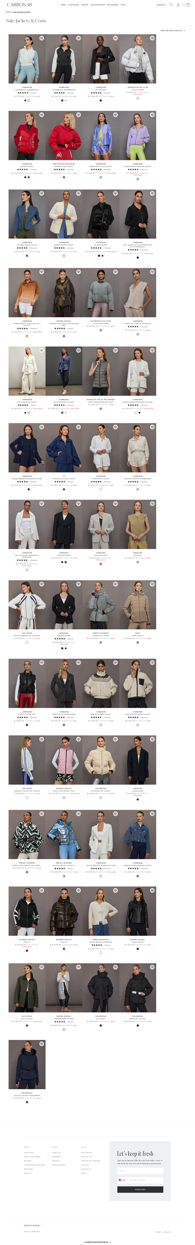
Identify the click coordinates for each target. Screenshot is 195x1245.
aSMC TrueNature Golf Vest (100, 402)
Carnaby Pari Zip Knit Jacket (27, 791)
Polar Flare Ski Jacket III (64, 865)
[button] (97, 1242)
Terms (158, 1232)
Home (8, 12)
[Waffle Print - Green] (27, 872)
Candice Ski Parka (101, 636)
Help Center (86, 1153)
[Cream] (101, 798)
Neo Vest (138, 555)
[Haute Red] (29, 177)
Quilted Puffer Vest (27, 714)
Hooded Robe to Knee (64, 1019)
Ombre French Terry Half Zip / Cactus (27, 324)
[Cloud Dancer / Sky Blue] (29, 100)
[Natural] (101, 725)
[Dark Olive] (27, 1026)
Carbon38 (35, 1232)
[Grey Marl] (101, 330)
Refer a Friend (59, 1165)
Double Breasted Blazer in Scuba (138, 402)
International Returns (34, 1165)
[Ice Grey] (138, 98)
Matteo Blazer (100, 555)
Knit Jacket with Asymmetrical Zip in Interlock (137, 246)
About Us (57, 1153)
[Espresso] (64, 949)
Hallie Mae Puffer (101, 324)
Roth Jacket (27, 1019)
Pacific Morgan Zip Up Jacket (27, 636)
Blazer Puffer (27, 166)
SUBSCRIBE (140, 1189)
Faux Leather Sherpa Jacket (137, 714)
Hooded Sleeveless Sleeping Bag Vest (64, 324)
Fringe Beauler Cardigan (100, 942)
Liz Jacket (100, 1019)
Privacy (167, 1232)
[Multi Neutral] (101, 953)
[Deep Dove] (101, 409)
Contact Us (86, 1157)
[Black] (101, 100)
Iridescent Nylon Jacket (100, 166)
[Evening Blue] (25, 413)
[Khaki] (138, 562)
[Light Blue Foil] (64, 876)
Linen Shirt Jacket (100, 479)
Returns (27, 1161)
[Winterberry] (64, 177)
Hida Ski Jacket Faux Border (27, 1095)
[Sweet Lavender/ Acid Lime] (101, 177)
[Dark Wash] (138, 876)
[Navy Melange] (66, 562)
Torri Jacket (138, 636)
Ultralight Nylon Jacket (64, 479)
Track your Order (32, 1157)
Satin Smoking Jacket (27, 402)
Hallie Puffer (138, 90)
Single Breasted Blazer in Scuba (100, 865)
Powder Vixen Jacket (64, 166)
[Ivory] (29, 413)
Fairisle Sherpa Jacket (101, 714)
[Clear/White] (64, 1030)
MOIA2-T (27, 942)
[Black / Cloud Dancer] (25, 100)
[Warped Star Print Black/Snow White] (101, 642)
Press (83, 1173)
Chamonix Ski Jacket (100, 791)
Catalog (85, 1165)
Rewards (56, 1157)
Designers (28, 1169)
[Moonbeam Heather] (27, 570)
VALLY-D (64, 942)
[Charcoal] (64, 725)
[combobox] (122, 1180)
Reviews (56, 1161)
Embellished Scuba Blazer (64, 714)
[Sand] (101, 564)
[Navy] (139, 413)
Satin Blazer (100, 90)
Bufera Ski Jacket (138, 1019)
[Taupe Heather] (138, 334)
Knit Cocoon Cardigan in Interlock (27, 556)
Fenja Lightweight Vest (64, 791)
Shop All (28, 1173)
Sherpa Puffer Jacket (64, 245)
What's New (29, 1153)
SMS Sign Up (86, 1169)
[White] (136, 413)
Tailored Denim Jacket (27, 245)
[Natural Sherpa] (64, 256)
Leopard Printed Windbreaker (137, 479)
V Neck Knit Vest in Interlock (137, 324)
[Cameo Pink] (64, 798)
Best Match (171, 31)
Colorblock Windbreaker (27, 90)
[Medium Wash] (27, 256)
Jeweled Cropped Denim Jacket (138, 865)
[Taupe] (138, 642)
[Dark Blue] (64, 489)
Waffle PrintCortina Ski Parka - (27, 865)
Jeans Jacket (138, 942)
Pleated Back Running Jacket (137, 166)
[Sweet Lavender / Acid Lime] (138, 179)
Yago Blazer (137, 791)
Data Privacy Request (90, 1161)
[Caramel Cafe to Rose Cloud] (27, 336)
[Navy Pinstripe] (138, 799)
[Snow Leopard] (138, 489)
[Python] (64, 336)
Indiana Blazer (64, 555)
